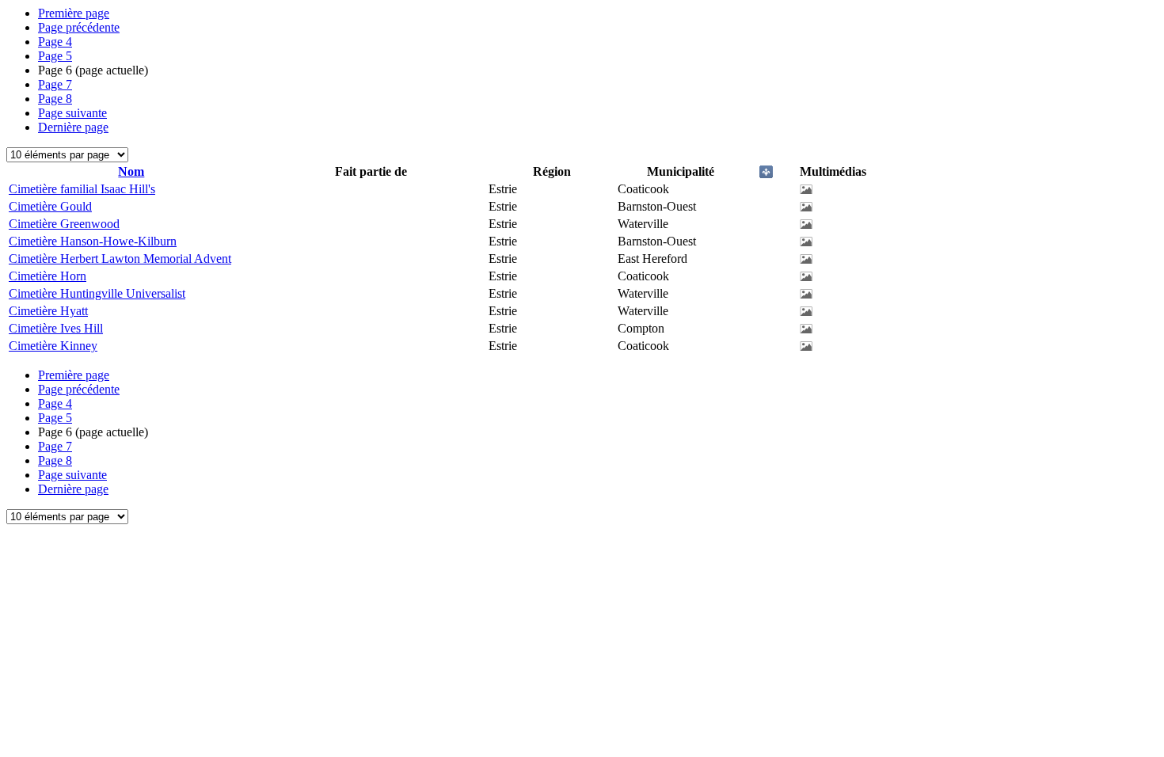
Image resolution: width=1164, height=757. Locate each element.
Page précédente (79, 27)
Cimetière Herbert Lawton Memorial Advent (120, 258)
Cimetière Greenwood (64, 223)
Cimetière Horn (47, 276)
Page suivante (72, 113)
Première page (73, 13)
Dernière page (73, 127)
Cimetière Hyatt (48, 311)
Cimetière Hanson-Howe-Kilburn (93, 241)
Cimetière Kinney (53, 345)
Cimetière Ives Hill (56, 328)
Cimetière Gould (50, 206)
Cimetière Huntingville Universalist (97, 293)
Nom (131, 171)
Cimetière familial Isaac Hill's (82, 189)
